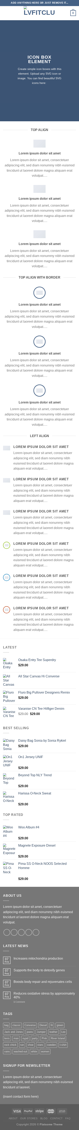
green (60, 1025)
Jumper (41, 1031)
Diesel (43, 1025)
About (13, 1118)
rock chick (10, 1044)
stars (40, 1044)
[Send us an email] (28, 932)
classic (16, 1025)
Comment (19, 1002)
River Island (58, 1038)
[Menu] (5, 13)
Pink (44, 1038)
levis (7, 1038)
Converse (30, 1025)
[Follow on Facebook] (6, 932)
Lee (63, 1031)
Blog (43, 1118)
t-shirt (63, 1044)
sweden (51, 1044)
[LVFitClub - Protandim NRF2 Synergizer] (39, 13)
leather (53, 1031)
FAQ (67, 1118)
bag (6, 1025)
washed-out (20, 1051)
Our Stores (28, 1118)
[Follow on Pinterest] (36, 932)
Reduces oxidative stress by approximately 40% (44, 995)
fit (52, 1025)
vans (7, 1051)
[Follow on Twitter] (21, 932)
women (45, 1051)
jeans (30, 1031)
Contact (56, 1118)
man (16, 1038)
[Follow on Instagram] (14, 932)
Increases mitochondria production (38, 958)
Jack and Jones (13, 1031)
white (34, 1051)
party (35, 1038)
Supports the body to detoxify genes (39, 970)
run (22, 1044)
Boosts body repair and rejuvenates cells (43, 981)
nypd (25, 1038)
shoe (30, 1044)
